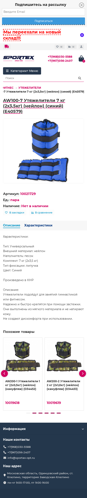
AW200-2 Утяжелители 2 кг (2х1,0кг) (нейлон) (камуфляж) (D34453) (63, 385)
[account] (81, 46)
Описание (11, 225)
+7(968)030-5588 (60, 56)
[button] (28, 413)
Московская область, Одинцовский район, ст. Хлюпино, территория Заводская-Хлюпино (40, 475)
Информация (14, 429)
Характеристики (38, 225)
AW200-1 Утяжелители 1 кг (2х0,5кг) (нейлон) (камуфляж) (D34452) (22, 385)
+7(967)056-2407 (60, 61)
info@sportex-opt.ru (21, 457)
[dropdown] (7, 46)
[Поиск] (80, 78)
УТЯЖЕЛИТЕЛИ (29, 87)
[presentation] (4, 373)
